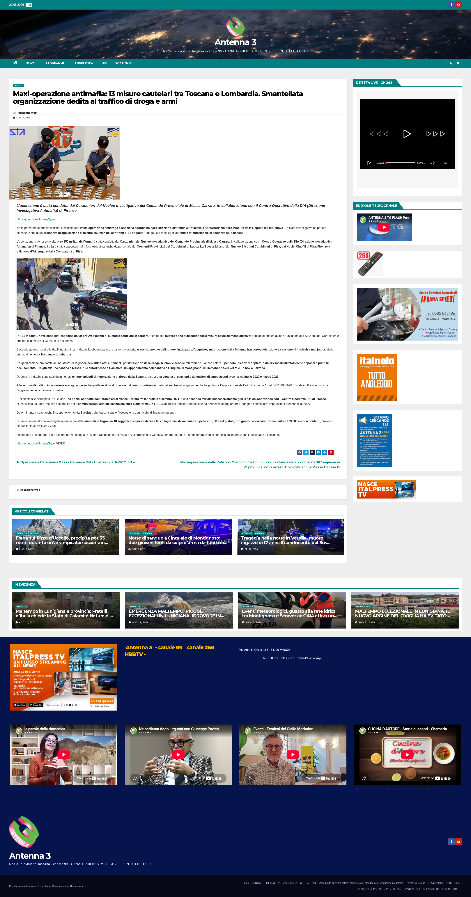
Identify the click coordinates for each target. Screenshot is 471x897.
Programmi (55, 63)
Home (245, 883)
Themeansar (76, 886)
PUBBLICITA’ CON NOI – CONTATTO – (379, 889)
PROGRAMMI (435, 883)
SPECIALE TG (431, 889)
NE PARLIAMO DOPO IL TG (293, 883)
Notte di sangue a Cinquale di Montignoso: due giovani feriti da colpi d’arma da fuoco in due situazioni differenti (176, 542)
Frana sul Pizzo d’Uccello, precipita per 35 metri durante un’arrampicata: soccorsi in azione (60, 542)
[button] (451, 63)
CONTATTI (257, 883)
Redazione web (27, 112)
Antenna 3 (235, 42)
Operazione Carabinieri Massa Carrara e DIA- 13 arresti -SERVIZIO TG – (77, 462)
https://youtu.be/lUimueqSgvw (36, 219)
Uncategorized (364, 606)
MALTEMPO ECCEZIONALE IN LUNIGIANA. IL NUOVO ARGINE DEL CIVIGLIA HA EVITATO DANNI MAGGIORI (402, 615)
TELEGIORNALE (451, 889)
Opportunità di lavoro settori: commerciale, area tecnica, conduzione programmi (361, 883)
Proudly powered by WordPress (26, 886)
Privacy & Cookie (415, 883)
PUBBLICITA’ (84, 63)
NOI (104, 63)
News (31, 63)
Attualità (22, 533)
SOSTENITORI (412, 889)
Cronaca (18, 86)
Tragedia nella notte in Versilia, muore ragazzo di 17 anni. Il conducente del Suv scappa (284, 542)
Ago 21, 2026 (27, 622)
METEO (270, 883)
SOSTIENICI (123, 63)
